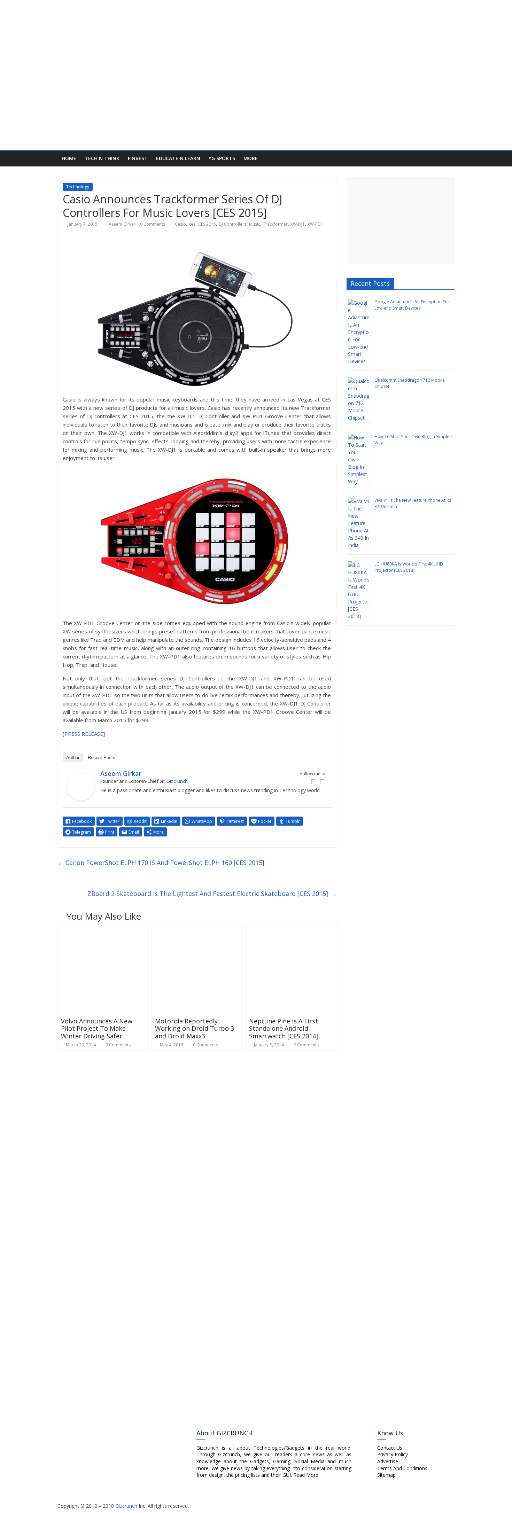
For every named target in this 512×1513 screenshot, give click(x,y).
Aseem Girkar (123, 224)
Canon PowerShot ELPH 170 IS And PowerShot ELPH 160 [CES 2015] (160, 862)
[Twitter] (322, 782)
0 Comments (152, 224)
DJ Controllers (232, 224)
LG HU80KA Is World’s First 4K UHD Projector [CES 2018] (408, 567)
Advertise (387, 1461)
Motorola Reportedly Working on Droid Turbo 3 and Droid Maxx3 (194, 1028)
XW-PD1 (315, 224)
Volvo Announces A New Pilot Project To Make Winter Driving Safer (96, 1028)
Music (254, 224)
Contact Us (389, 1447)
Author (72, 757)
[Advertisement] (401, 220)
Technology (77, 187)
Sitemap (386, 1475)
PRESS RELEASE (83, 733)
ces (192, 224)
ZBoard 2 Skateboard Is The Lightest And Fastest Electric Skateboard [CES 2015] (211, 893)
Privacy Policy (392, 1454)
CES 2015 (207, 224)
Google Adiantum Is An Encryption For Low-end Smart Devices (411, 305)
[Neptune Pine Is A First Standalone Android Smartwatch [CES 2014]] (291, 927)
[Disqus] (196, 1146)
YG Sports (222, 158)
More (250, 158)
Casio (180, 224)
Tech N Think (102, 158)
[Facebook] (313, 782)
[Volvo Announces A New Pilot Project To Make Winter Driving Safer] (102, 927)
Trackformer (275, 224)
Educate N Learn (178, 158)
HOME (69, 158)
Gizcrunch (177, 781)
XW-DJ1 (297, 224)
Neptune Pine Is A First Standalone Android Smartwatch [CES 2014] (283, 1028)
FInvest (138, 158)
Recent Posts (101, 757)
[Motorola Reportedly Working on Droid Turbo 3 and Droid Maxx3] (197, 927)
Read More (305, 1475)
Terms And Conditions (402, 1468)
